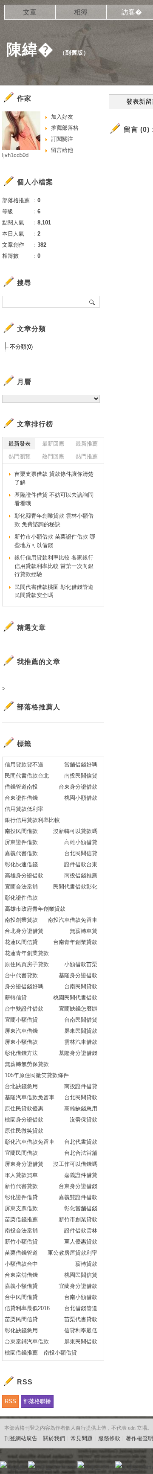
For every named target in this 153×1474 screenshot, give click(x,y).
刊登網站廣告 (20, 1438)
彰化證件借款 (21, 897)
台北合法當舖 (80, 1153)
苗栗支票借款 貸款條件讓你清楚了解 (54, 478)
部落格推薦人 (38, 707)
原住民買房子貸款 (27, 964)
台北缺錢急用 (21, 1086)
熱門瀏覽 (19, 456)
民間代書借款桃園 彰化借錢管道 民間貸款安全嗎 (54, 591)
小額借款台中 (21, 1264)
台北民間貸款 (80, 1097)
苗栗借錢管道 (21, 1253)
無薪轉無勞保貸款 (27, 1064)
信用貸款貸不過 (24, 764)
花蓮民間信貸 (21, 942)
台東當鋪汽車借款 (27, 1341)
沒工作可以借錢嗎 (75, 1164)
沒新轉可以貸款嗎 (75, 831)
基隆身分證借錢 (78, 1053)
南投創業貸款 (21, 920)
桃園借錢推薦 (21, 1352)
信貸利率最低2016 (27, 1308)
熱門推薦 (87, 456)
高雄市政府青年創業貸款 (35, 909)
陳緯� (30, 49)
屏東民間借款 (80, 1341)
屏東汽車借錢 (21, 1031)
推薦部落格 (65, 128)
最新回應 (53, 443)
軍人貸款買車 (21, 1175)
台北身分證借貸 (24, 931)
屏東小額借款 (21, 1042)
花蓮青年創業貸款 (27, 953)
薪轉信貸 (16, 997)
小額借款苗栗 (80, 964)
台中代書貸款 (21, 975)
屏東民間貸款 (80, 1031)
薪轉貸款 (86, 1264)
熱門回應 (53, 456)
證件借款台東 (80, 864)
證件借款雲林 (80, 1230)
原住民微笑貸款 (24, 1130)
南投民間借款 (21, 831)
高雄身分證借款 (24, 875)
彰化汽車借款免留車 (29, 1142)
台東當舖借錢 (21, 1275)
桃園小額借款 (80, 798)
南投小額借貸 (60, 1352)
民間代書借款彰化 (75, 886)
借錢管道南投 (21, 787)
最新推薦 (87, 443)
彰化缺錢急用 (21, 1330)
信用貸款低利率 (24, 809)
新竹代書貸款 (21, 1186)
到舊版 (74, 53)
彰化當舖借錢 (80, 1208)
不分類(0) (21, 347)
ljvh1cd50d (15, 155)
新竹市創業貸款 (78, 1219)
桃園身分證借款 (24, 1119)
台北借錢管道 (80, 1308)
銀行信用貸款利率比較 (32, 820)
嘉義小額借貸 (21, 1286)
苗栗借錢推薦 (21, 1219)
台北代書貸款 (80, 1142)
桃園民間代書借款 (75, 997)
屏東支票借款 (21, 1208)
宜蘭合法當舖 (21, 886)
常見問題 (82, 1438)
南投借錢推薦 (80, 875)
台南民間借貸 (80, 1020)
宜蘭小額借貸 (21, 1020)
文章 (30, 12)
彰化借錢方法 (21, 1053)
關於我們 (54, 1438)
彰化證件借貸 (21, 1197)
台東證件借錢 (21, 798)
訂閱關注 (62, 139)
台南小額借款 (80, 1297)
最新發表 (19, 443)
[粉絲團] (3, 1464)
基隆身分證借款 (78, 975)
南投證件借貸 (80, 1086)
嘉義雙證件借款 (78, 1197)
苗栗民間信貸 (21, 1319)
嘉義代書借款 (21, 853)
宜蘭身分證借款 (78, 1286)
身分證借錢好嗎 (24, 986)
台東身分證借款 (78, 787)
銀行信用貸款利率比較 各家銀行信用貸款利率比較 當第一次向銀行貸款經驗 (54, 565)
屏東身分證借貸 (24, 1164)
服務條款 (109, 1438)
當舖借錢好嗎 (80, 764)
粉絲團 (17, 1467)
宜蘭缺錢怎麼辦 (78, 1008)
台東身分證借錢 (78, 1186)
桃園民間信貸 (80, 1275)
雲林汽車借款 (80, 1042)
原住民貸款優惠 (24, 1108)
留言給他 (62, 150)
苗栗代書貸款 (80, 1319)
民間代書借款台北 (27, 775)
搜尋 (92, 302)
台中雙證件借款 (24, 1008)
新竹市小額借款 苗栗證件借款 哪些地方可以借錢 (54, 540)
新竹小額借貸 (21, 1241)
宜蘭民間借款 (21, 1153)
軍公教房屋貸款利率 (72, 1253)
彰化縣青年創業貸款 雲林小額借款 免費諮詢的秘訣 (54, 520)
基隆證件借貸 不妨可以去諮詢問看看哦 (54, 499)
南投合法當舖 (21, 1230)
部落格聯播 (37, 1401)
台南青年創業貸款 (75, 942)
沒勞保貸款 (83, 1119)
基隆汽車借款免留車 (29, 1097)
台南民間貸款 (80, 986)
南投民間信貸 (80, 775)
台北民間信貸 (80, 853)
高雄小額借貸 (80, 842)
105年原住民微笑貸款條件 (37, 1075)
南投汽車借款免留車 (72, 920)
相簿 (81, 12)
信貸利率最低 (80, 1330)
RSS (10, 1401)
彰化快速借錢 (21, 864)
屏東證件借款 (21, 842)
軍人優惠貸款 (80, 1241)
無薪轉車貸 (83, 931)
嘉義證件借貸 (80, 1175)
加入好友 (62, 117)
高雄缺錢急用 (80, 1108)
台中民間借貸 (21, 1297)
